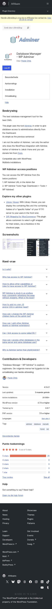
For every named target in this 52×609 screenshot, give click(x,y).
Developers (7, 539)
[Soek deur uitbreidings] (28, 27)
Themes (30, 515)
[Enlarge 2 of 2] (46, 242)
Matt (5, 556)
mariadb (46, 424)
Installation (10, 90)
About (5, 510)
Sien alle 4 (46, 419)
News (4, 515)
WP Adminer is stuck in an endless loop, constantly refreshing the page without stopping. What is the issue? (18, 295)
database (37, 424)
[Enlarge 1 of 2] (22, 242)
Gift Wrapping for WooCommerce (21, 216)
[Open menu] (48, 3)
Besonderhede (11, 77)
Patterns (31, 523)
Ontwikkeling (10, 96)
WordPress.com (10, 552)
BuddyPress (9, 565)
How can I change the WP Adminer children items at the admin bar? (18, 315)
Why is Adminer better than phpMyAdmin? (21, 350)
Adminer (28, 126)
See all (47, 477)
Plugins (30, 519)
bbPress (7, 560)
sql (47, 429)
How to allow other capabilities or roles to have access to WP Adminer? (19, 285)
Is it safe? (6, 269)
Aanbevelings (11, 83)
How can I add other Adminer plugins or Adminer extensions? (16, 324)
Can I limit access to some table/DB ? (19, 333)
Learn (4, 531)
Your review (7, 477)
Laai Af (7, 68)
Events (30, 535)
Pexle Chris (26, 61)
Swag (31, 544)
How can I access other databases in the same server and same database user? (21, 341)
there (20, 153)
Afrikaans (12, 576)
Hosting (5, 519)
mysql (42, 429)
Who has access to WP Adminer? (17, 277)
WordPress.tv (9, 544)
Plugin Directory (8, 11)
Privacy (5, 523)
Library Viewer (12, 202)
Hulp (7, 102)
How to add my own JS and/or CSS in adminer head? (15, 305)
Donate (31, 539)
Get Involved (33, 531)
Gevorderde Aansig (10, 436)
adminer (29, 424)
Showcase (32, 510)
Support (5, 535)
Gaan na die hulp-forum (12, 495)
